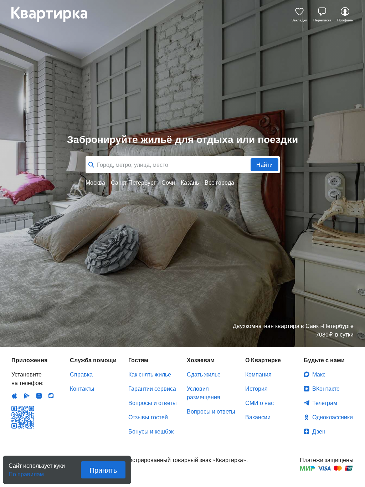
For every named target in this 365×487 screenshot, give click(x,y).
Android (27, 396)
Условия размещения (203, 392)
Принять (103, 470)
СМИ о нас (259, 403)
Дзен (318, 431)
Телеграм (324, 403)
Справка (81, 374)
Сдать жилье (204, 374)
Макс (318, 374)
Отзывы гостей (148, 417)
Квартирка (54, 14)
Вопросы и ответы (152, 403)
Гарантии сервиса (152, 388)
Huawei (39, 396)
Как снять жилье (149, 374)
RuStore (51, 396)
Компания (258, 374)
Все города (219, 182)
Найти (264, 164)
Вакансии (258, 417)
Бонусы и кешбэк (151, 431)
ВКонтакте (326, 388)
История (256, 388)
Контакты (82, 388)
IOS (14, 396)
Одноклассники (332, 417)
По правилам (26, 471)
